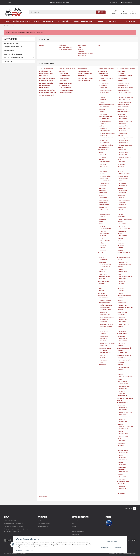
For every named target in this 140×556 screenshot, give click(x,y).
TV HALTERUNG (102, 190)
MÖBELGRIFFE (103, 164)
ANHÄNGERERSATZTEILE (11, 43)
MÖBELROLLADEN (104, 166)
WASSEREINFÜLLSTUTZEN (106, 310)
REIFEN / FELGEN (122, 207)
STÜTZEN (102, 243)
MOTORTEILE (121, 300)
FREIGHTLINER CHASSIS (123, 252)
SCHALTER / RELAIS (123, 429)
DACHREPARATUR (104, 95)
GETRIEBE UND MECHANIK (125, 92)
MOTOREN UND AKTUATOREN (126, 97)
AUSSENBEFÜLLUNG (103, 73)
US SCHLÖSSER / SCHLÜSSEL (106, 145)
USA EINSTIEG (103, 157)
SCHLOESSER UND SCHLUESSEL (125, 88)
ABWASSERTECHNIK (103, 298)
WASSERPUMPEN (104, 319)
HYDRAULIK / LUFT (123, 343)
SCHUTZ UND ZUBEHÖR (124, 99)
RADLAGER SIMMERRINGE (125, 157)
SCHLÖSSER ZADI (104, 140)
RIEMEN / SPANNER (123, 472)
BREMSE (120, 233)
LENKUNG (120, 188)
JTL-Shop (118, 553)
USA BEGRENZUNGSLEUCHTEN (126, 376)
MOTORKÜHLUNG (123, 185)
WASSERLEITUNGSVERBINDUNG (107, 317)
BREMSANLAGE (121, 357)
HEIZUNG (121, 181)
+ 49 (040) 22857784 (10, 521)
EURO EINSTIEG (103, 154)
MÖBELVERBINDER (104, 171)
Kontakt (9, 2)
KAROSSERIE (102, 111)
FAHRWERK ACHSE (122, 271)
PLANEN (101, 221)
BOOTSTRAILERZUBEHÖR (85, 73)
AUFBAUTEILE (121, 71)
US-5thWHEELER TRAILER (124, 355)
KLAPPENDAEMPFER (105, 162)
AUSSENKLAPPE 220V (104, 255)
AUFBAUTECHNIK (102, 71)
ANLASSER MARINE (83, 71)
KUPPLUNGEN (102, 283)
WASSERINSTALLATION (105, 314)
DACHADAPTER (103, 88)
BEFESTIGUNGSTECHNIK (46, 73)
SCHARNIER (102, 174)
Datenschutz (75, 521)
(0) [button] (114, 2)
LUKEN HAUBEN (103, 99)
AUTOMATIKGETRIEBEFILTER (125, 276)
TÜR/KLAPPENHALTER (104, 147)
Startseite (6, 25)
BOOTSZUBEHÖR (9, 50)
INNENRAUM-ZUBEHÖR (104, 205)
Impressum (74, 529)
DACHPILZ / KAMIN (104, 92)
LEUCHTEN (120, 374)
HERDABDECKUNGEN (105, 214)
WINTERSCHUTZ (102, 365)
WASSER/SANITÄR (103, 295)
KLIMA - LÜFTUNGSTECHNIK (105, 116)
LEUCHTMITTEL (103, 269)
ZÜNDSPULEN (43, 497)
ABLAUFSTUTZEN (104, 331)
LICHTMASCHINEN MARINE (85, 78)
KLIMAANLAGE (122, 183)
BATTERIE (121, 269)
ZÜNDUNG (120, 221)
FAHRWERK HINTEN (123, 152)
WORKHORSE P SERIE (123, 402)
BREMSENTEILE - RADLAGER (47, 78)
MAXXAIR (102, 102)
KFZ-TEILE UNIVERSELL (123, 257)
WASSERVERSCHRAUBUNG (106, 326)
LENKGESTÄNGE (123, 190)
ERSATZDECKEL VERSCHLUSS (106, 78)
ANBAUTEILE (122, 291)
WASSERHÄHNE (103, 345)
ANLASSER (62, 71)
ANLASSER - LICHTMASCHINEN (13, 47)
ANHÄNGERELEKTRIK (45, 71)
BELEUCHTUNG (43, 76)
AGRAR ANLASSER (64, 73)
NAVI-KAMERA (103, 236)
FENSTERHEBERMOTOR (124, 140)
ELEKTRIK (120, 135)
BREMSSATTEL (122, 123)
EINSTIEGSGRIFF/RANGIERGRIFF (106, 104)
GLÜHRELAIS (122, 226)
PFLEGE (102, 238)
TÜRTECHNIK (103, 185)
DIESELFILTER (122, 279)
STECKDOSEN (102, 279)
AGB (73, 523)
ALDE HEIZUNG (103, 350)
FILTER (119, 159)
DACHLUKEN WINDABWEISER (106, 90)
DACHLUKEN (121, 362)
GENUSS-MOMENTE (103, 200)
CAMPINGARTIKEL (103, 193)
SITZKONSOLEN (102, 188)
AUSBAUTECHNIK (102, 150)
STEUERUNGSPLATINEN (123, 104)
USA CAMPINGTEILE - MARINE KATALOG (125, 399)
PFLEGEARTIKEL (102, 219)
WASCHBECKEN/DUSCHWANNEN (107, 343)
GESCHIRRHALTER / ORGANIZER (107, 212)
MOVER (100, 288)
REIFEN (121, 214)
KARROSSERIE (121, 443)
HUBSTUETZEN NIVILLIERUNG (125, 76)
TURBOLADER (122, 202)
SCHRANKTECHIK (104, 178)
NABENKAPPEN (122, 305)
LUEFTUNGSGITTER (122, 78)
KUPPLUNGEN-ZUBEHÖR (46, 83)
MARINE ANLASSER (64, 78)
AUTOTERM (102, 355)
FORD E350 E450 (121, 231)
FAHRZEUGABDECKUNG (105, 228)
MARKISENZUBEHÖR (104, 233)
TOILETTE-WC (122, 393)
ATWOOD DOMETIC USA (105, 353)
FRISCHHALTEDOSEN (104, 209)
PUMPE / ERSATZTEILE (124, 174)
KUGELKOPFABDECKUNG (46, 80)
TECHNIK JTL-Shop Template (128, 553)
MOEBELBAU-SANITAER (123, 83)
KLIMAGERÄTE (103, 123)
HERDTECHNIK (102, 271)
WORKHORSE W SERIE (123, 481)
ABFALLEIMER (103, 226)
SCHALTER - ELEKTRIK (123, 85)
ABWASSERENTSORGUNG (105, 300)
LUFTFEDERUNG (102, 286)
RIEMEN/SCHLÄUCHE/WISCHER (125, 307)
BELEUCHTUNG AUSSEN (105, 264)
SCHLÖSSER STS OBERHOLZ (106, 138)
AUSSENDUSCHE (103, 333)
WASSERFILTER (103, 312)
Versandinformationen (43, 526)
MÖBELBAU (101, 159)
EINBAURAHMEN (103, 114)
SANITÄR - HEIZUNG (122, 381)
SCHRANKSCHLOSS (104, 142)
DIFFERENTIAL (122, 150)
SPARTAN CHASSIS (122, 334)
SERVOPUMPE (122, 193)
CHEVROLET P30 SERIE (123, 112)
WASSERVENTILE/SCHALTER (106, 324)
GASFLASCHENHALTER (104, 107)
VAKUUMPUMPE (123, 133)
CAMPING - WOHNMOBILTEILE (13, 54)
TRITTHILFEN (103, 245)
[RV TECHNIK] (13, 12)
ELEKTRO (100, 252)
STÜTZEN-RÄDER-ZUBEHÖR (46, 95)
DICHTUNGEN (121, 73)
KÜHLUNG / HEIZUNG (123, 176)
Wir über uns (41, 521)
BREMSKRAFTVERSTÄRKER (125, 121)
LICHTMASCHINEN (64, 85)
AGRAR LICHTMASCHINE (65, 88)
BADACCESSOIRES (104, 336)
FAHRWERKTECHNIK (103, 281)
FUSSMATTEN (103, 231)
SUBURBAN (121, 391)
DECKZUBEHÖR (82, 76)
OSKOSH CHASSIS (122, 312)
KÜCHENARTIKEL (103, 207)
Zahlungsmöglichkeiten (44, 523)
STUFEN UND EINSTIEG (123, 107)
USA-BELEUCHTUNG (104, 83)
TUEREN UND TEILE (122, 109)
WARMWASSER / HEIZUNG (105, 348)
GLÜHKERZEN (122, 224)
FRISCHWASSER (122, 388)
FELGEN (121, 209)
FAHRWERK (120, 147)
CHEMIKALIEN (102, 195)
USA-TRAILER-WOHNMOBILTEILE (13, 58)
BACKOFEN (101, 257)
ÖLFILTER (121, 283)
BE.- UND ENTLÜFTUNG (105, 119)
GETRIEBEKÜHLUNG (123, 178)
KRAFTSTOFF (121, 171)
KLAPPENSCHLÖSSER (105, 131)
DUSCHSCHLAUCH (104, 338)
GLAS (120, 169)
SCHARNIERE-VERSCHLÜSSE (47, 90)
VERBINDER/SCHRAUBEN (125, 264)
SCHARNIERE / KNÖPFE (105, 176)
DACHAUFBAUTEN (103, 85)
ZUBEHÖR (101, 224)
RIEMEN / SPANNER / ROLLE (125, 219)
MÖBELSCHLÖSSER (104, 169)
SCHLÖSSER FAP (103, 135)
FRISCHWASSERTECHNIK (104, 302)
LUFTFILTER (122, 281)
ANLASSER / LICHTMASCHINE (126, 138)
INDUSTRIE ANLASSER (65, 76)
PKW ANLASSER (63, 80)
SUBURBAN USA (103, 360)
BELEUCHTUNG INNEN (105, 267)
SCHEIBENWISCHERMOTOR (125, 145)
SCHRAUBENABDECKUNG (106, 181)
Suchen (100, 12)
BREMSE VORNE (123, 119)
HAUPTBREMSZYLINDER (124, 128)
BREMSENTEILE (121, 114)
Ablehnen (118, 547)
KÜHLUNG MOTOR (122, 255)
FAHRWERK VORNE (123, 154)
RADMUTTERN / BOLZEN (124, 212)
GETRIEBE (120, 286)
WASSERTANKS (103, 322)
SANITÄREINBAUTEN (103, 329)
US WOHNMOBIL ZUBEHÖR (124, 348)
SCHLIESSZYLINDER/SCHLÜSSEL (107, 133)
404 (13, 25)
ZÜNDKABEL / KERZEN (124, 228)
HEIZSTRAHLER (103, 357)
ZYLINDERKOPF (122, 205)
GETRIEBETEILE (121, 164)
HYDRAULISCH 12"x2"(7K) (125, 360)
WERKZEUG (102, 248)
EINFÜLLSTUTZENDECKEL (106, 305)
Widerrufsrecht (76, 534)
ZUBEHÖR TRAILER (122, 396)
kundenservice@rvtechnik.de (15, 526)
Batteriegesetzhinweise (78, 531)
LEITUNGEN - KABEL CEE (104, 276)
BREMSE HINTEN (123, 116)
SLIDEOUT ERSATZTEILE (123, 90)
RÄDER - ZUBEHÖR (44, 88)
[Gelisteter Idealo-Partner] (109, 523)
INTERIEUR (120, 350)
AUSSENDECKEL (103, 128)
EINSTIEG (101, 152)
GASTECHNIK (102, 109)
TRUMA (101, 362)
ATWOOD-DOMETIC (123, 384)
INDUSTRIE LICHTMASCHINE (66, 90)
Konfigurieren (105, 547)
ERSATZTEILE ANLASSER (65, 83)
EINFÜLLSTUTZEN (104, 76)
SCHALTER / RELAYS (123, 142)
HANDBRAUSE (103, 341)
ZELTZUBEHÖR (103, 250)
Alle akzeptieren (111, 541)
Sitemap (74, 526)
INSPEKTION (122, 162)
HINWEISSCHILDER (103, 202)
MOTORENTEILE (121, 195)
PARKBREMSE (122, 131)
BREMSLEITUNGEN (123, 262)
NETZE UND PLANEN (44, 85)
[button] (21, 21)
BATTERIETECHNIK (103, 259)
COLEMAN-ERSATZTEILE (105, 121)
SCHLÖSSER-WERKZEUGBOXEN (47, 92)
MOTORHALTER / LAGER (124, 200)
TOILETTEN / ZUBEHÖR (105, 307)
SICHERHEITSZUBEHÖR (84, 80)
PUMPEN (121, 293)
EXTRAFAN (102, 97)
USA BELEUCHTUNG (122, 353)
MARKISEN (120, 80)
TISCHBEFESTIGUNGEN (105, 183)
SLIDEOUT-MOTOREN (124, 367)
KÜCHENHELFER (103, 216)
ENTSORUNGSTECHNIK (124, 386)
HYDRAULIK (122, 95)
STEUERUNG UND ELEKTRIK (125, 102)
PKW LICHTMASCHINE (65, 95)
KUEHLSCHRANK (102, 274)
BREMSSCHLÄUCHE (123, 126)
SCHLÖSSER (101, 126)
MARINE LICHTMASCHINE (66, 92)
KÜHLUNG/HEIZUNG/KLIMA (124, 295)
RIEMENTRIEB (121, 216)
